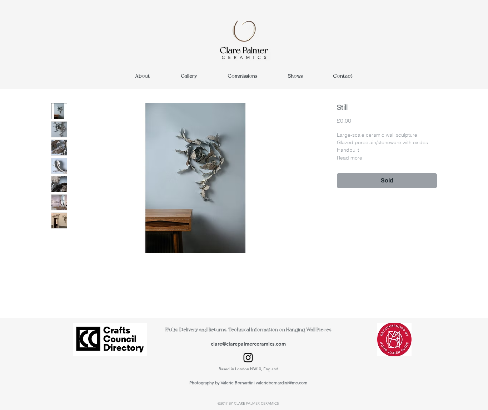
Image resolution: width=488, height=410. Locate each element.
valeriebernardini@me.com (281, 382)
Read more (349, 158)
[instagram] (248, 357)
